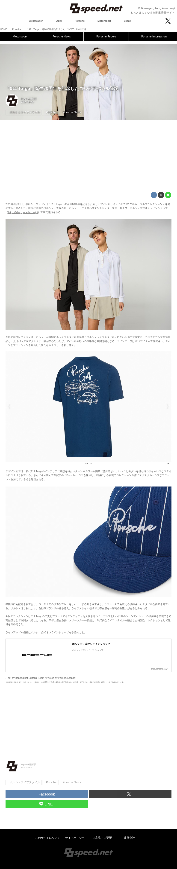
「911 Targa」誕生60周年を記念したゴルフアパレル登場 (62, 88)
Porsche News (62, 36)
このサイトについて (47, 837)
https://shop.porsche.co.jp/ (23, 212)
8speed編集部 (29, 99)
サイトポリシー (75, 837)
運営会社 (129, 837)
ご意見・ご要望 (102, 837)
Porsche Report (106, 36)
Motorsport (20, 36)
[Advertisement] (88, 156)
